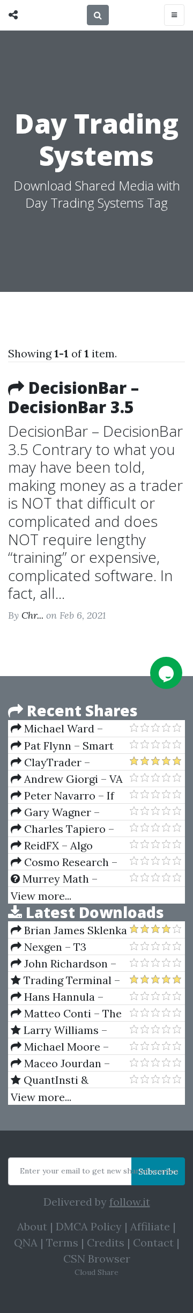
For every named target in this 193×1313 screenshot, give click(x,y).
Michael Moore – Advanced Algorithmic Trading (67, 1047)
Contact (153, 1242)
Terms (62, 1242)
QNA (26, 1242)
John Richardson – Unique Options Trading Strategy (63, 964)
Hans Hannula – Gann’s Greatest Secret (57, 997)
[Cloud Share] (16, 15)
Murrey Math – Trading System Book (64, 879)
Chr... (32, 615)
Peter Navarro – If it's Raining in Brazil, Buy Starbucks (62, 796)
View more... (41, 896)
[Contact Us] (166, 673)
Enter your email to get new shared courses (99, 1171)
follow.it (129, 1201)
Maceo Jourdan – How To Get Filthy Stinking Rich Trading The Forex (65, 1063)
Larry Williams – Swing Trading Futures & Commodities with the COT (68, 1030)
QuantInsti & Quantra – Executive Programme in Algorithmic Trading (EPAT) (62, 1080)
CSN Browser (96, 1258)
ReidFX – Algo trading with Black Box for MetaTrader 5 (67, 846)
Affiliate (150, 1226)
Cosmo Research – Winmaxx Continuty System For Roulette (64, 862)
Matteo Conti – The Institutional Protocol (66, 1014)
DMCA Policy (89, 1226)
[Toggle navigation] (174, 15)
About (32, 1226)
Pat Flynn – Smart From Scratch (62, 746)
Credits (105, 1242)
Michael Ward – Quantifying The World (69, 729)
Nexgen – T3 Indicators (48, 947)
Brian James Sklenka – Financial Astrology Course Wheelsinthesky (69, 930)
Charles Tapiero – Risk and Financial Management (62, 829)
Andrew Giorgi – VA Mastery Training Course (67, 779)
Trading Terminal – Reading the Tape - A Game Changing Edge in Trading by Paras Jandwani (65, 980)
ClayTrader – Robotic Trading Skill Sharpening (63, 762)
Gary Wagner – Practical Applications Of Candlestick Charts (67, 812)
